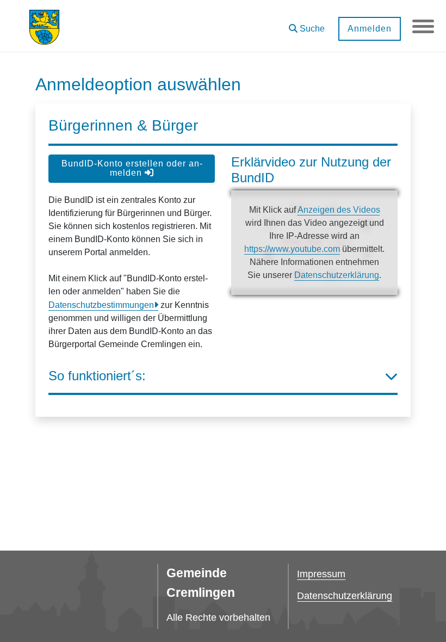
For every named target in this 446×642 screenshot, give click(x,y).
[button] (306, 25)
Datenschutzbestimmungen (101, 305)
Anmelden (370, 28)
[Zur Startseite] (44, 26)
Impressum (321, 574)
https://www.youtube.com (292, 249)
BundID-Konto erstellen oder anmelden (131, 168)
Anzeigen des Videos (339, 209)
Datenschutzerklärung (336, 275)
